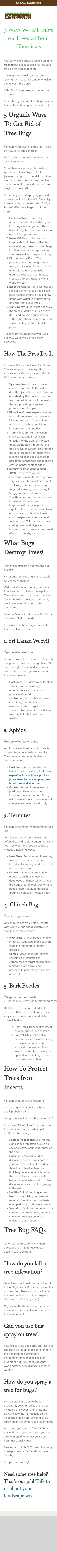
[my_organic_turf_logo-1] (20, 11)
